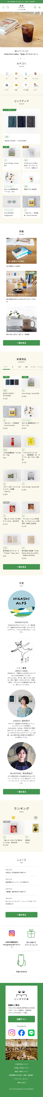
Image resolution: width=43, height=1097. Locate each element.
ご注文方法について (21, 1064)
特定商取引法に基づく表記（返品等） (21, 1075)
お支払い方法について (21, 1068)
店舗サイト (21, 1019)
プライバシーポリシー (21, 1079)
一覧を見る (21, 342)
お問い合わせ (21, 1082)
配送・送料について (21, 1071)
